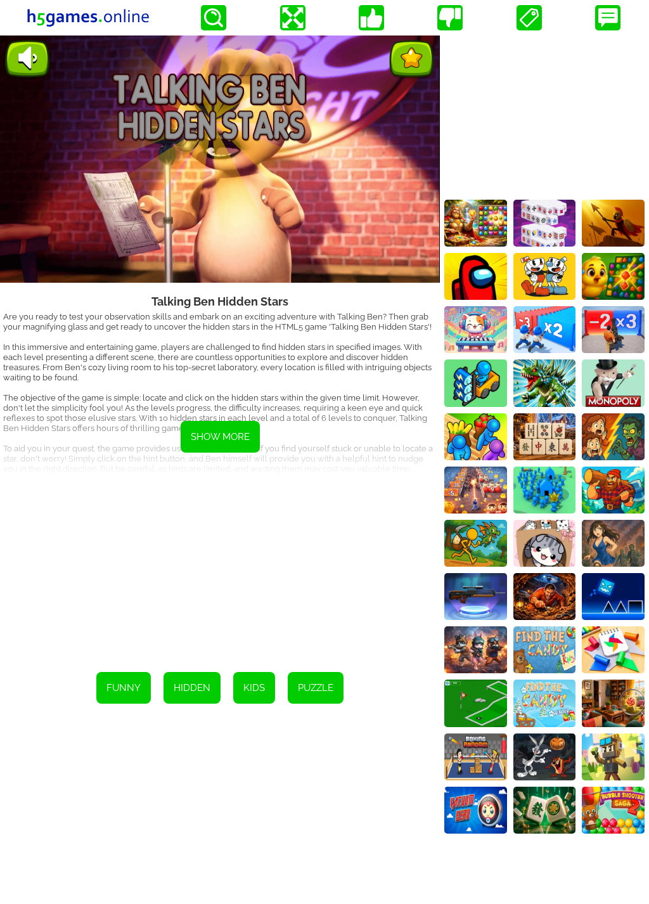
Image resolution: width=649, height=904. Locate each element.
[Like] (371, 17)
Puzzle (315, 688)
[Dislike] (450, 17)
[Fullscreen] (292, 17)
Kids (254, 688)
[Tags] (529, 17)
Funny (123, 688)
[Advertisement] (220, 564)
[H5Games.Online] (88, 17)
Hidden (192, 688)
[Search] (213, 17)
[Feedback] (607, 17)
